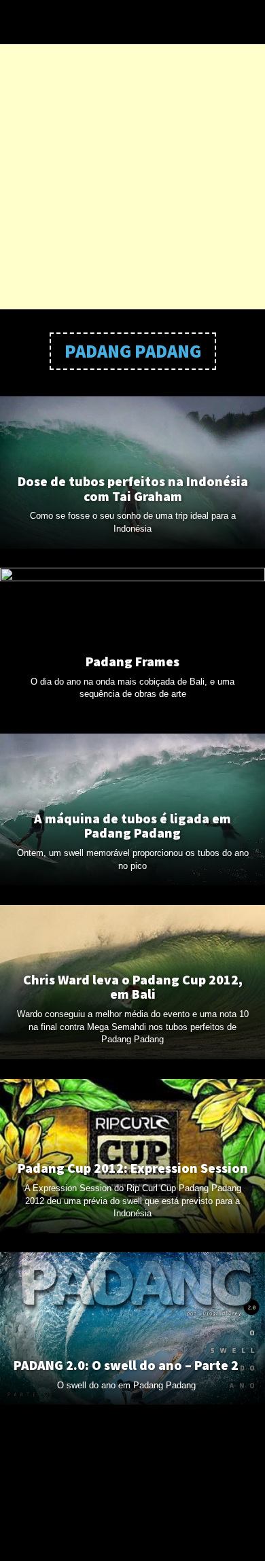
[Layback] (130, 22)
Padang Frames (132, 661)
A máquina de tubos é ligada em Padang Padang (132, 826)
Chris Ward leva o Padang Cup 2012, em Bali (133, 987)
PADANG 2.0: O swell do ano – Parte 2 (126, 1365)
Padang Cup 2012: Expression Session (133, 1168)
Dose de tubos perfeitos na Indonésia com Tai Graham (133, 489)
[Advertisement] (132, 176)
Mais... (132, 1430)
